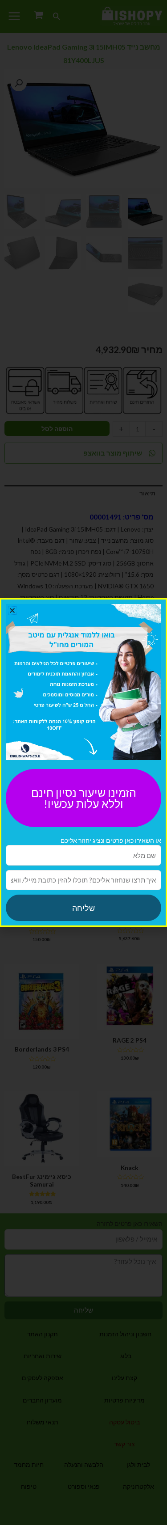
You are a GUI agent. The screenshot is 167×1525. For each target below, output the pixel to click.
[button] (12, 610)
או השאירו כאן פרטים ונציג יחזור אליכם (111, 840)
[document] (83, 762)
